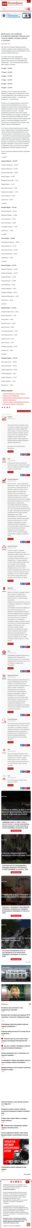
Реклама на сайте (14, 1223)
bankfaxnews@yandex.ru (9, 1189)
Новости (4, 1004)
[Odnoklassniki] (21, 1181)
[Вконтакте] (13, 1181)
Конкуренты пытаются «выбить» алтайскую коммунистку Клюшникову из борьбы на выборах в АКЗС (15, 1111)
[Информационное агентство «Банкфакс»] (12, 3)
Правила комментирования (20, 1219)
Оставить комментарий (23, 411)
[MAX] (18, 1181)
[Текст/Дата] (29, 9)
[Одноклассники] (5, 407)
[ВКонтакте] (2, 407)
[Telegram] (7, 407)
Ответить (10, 451)
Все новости (27, 1174)
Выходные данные (8, 1218)
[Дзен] (16, 1181)
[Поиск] (26, 9)
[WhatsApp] (9, 407)
